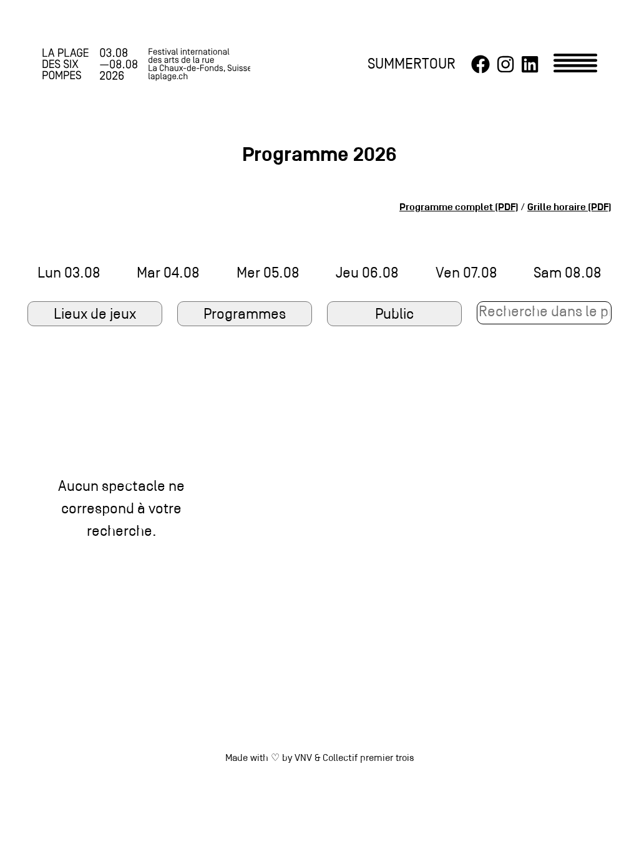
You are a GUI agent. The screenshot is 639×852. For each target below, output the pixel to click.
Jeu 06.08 (367, 273)
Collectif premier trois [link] (368, 758)
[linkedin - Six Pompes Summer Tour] (530, 65)
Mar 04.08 (168, 273)
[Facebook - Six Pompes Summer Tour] (480, 65)
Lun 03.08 (68, 273)
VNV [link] (303, 758)
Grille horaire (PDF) (569, 207)
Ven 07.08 (466, 273)
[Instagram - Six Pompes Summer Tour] (505, 65)
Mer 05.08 (268, 273)
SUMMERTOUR (412, 64)
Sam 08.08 (568, 273)
